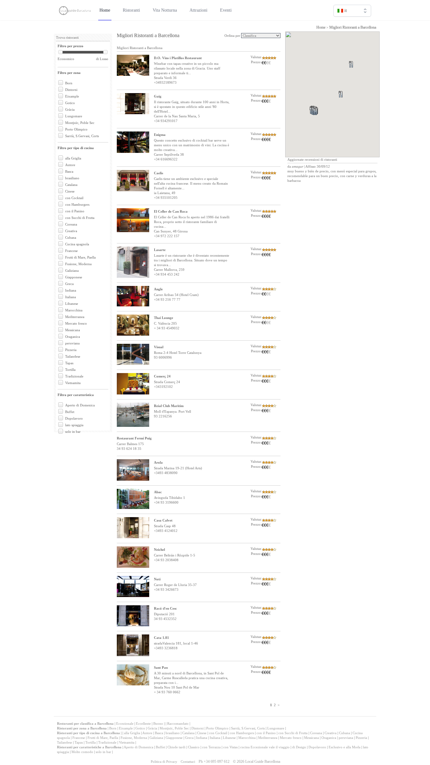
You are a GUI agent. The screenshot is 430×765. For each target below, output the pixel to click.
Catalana (71, 185)
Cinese (70, 191)
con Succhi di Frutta (79, 218)
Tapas (69, 363)
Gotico (70, 103)
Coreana (71, 224)
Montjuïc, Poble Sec (79, 123)
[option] (352, 24)
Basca (69, 171)
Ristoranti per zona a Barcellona (82, 728)
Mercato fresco (76, 323)
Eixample (72, 96)
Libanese (71, 303)
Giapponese (73, 277)
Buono (158, 723)
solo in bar (73, 431)
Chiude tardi (176, 747)
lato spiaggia (74, 425)
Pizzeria (70, 350)
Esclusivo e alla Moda (344, 747)
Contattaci (188, 761)
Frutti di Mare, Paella (80, 257)
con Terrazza (211, 747)
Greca (69, 284)
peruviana (72, 343)
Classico (194, 747)
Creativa (71, 231)
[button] (348, 102)
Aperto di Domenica (80, 405)
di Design (299, 747)
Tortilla (70, 369)
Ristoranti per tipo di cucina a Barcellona (88, 733)
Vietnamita (73, 383)
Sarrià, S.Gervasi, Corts (82, 136)
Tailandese (72, 356)
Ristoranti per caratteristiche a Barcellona (89, 747)
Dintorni (71, 90)
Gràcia (70, 109)
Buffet (69, 412)
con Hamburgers (77, 204)
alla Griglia (73, 158)
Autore (70, 165)
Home (320, 27)
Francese (71, 251)
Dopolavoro (74, 418)
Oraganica (72, 336)
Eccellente (143, 723)
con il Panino (74, 211)
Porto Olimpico (76, 129)
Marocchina (73, 310)
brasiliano (72, 178)
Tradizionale (74, 376)
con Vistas (230, 747)
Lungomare (73, 116)
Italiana (70, 297)
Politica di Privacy (164, 761)
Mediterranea (74, 317)
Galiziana (72, 270)
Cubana (70, 237)
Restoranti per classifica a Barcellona (86, 723)
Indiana (70, 290)
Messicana (72, 330)
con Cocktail (74, 198)
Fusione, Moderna (78, 264)
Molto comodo (82, 752)
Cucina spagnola (77, 244)
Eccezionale (124, 723)
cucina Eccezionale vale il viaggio (265, 747)
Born (68, 83)
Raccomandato (178, 723)
